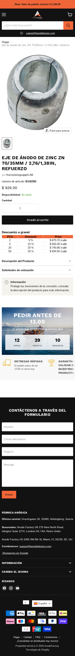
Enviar (9, 494)
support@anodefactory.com (40, 33)
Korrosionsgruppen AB (19, 174)
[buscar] (68, 25)
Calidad (27, 637)
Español (42, 603)
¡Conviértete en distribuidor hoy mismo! (37, 641)
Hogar (5, 41)
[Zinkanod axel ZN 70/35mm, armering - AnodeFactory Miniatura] (7, 143)
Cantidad (7, 200)
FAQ (37, 637)
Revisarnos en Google (15, 553)
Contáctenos (51, 637)
